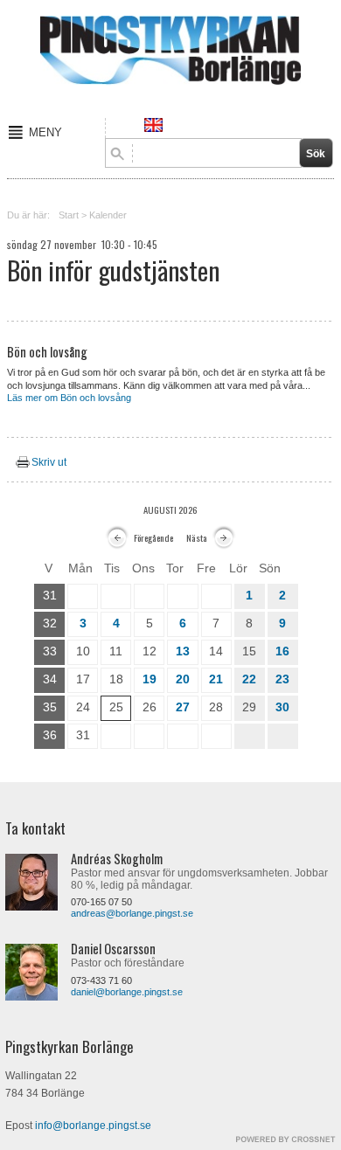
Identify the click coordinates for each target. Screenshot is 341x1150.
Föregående (153, 537)
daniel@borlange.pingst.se (127, 992)
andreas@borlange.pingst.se (132, 913)
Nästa (196, 537)
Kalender (108, 215)
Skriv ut (48, 462)
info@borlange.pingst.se (93, 1125)
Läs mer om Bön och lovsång (69, 397)
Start (69, 215)
